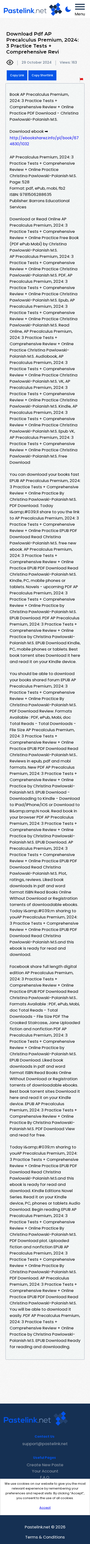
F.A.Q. (45, 1477)
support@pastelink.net (45, 1444)
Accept (45, 1507)
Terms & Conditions (45, 1537)
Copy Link (17, 75)
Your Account (45, 1471)
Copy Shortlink (42, 75)
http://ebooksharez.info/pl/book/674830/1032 (44, 141)
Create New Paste (45, 1465)
